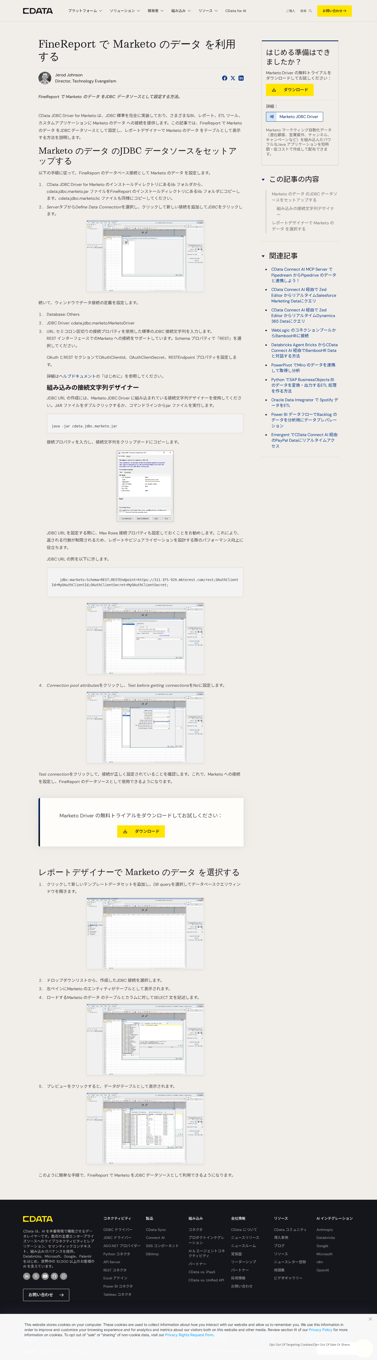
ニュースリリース (245, 1237)
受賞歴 (236, 1254)
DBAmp (152, 1254)
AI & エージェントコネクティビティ (206, 1253)
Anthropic (324, 1229)
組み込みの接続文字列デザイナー (305, 211)
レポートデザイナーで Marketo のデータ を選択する (303, 226)
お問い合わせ (333, 11)
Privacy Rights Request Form (189, 1335)
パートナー (197, 1264)
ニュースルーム (243, 1245)
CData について (244, 1229)
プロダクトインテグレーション (206, 1240)
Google (322, 1245)
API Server (111, 1262)
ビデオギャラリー (288, 1278)
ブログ (279, 1245)
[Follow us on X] (232, 78)
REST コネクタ (115, 1270)
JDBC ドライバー (117, 1237)
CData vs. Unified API (206, 1280)
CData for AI (235, 10)
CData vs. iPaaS (201, 1272)
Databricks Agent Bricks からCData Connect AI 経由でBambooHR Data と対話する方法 (304, 350)
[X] (35, 1276)
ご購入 (290, 11)
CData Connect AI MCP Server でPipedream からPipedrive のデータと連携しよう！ (303, 275)
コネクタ (195, 1229)
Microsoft (324, 1254)
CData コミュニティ (290, 1229)
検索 (303, 11)
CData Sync (156, 1229)
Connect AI (155, 1237)
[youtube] (45, 1276)
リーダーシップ (243, 1262)
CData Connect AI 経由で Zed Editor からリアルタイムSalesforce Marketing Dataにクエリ (303, 295)
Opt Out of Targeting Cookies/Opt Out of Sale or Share (309, 1345)
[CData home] (42, 11)
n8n (319, 1262)
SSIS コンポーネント (162, 1245)
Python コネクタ (116, 1254)
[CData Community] (63, 1276)
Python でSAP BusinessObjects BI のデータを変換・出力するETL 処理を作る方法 (303, 385)
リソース (281, 1254)
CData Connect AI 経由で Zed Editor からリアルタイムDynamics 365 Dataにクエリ (303, 315)
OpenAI (322, 1270)
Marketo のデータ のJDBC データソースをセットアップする (304, 197)
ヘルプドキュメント (77, 376)
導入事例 (281, 1237)
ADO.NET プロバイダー (122, 1245)
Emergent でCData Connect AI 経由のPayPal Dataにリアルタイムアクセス (304, 440)
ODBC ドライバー (118, 1229)
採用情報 (238, 1278)
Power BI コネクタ (118, 1286)
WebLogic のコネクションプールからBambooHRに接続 (303, 332)
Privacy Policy (320, 1329)
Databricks (325, 1237)
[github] (54, 1276)
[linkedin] (26, 1276)
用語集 (279, 1270)
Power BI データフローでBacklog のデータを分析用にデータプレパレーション (304, 420)
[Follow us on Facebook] (224, 78)
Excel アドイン (115, 1278)
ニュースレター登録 (290, 1262)
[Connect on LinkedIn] (241, 78)
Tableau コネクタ (117, 1294)
